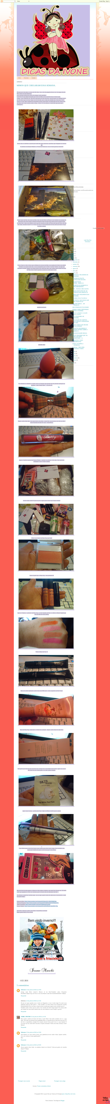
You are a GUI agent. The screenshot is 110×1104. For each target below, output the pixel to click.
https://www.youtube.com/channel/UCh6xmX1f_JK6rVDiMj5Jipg (40, 901)
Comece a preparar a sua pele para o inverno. (79, 313)
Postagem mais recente (24, 1081)
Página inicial (42, 1081)
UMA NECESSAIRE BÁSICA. (79, 333)
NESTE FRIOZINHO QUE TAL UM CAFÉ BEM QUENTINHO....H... (80, 337)
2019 (72, 249)
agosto (74, 268)
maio (74, 351)
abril (74, 353)
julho (74, 270)
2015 (72, 255)
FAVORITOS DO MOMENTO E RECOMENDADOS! (80, 286)
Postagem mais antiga (59, 1081)
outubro (75, 264)
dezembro (75, 260)
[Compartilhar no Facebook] (26, 980)
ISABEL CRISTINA (26, 1016)
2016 (72, 253)
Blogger (62, 1100)
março (74, 355)
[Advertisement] (80, 92)
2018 (72, 251)
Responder (23, 995)
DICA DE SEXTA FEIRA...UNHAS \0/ (78, 282)
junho (74, 273)
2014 (72, 258)
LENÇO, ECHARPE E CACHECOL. (77, 344)
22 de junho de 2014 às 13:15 (33, 1000)
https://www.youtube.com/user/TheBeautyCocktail (37, 904)
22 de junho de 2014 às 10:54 (33, 989)
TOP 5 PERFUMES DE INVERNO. (78, 317)
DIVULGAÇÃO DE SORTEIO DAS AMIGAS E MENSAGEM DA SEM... (80, 321)
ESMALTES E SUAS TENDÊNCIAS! (77, 341)
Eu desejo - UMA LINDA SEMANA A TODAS (78, 348)
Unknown (23, 989)
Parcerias (26, 78)
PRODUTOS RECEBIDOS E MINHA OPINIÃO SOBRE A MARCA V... (79, 330)
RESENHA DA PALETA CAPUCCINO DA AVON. (79, 279)
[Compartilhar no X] (24, 980)
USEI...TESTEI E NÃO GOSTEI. (80, 289)
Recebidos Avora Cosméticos (79, 298)
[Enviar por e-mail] (21, 980)
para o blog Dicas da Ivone (68, 1094)
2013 (72, 362)
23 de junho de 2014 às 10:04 (33, 1032)
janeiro (74, 360)
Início (19, 78)
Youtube (33, 78)
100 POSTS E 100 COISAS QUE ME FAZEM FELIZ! (80, 301)
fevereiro (75, 358)
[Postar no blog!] (22, 980)
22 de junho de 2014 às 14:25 (38, 1016)
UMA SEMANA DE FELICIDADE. (80, 307)
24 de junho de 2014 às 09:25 (33, 1045)
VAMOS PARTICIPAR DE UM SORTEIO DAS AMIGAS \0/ (80, 291)
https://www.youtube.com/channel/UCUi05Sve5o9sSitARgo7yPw (42, 903)
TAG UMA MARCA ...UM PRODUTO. (78, 304)
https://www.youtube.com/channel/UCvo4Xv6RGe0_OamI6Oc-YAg (41, 906)
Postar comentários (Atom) (44, 1086)
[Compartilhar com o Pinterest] (27, 980)
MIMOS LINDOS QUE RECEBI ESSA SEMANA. (80, 325)
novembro (75, 262)
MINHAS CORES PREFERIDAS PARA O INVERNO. (80, 310)
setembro (75, 266)
